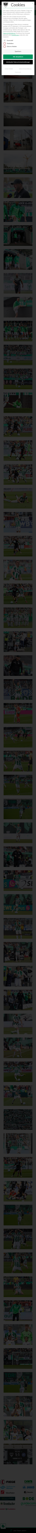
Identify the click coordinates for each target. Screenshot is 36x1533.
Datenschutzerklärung (9, 33)
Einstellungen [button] (15, 35)
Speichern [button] (18, 51)
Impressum (18, 72)
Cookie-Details (9, 69)
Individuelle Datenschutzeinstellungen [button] (18, 62)
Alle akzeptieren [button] (18, 57)
